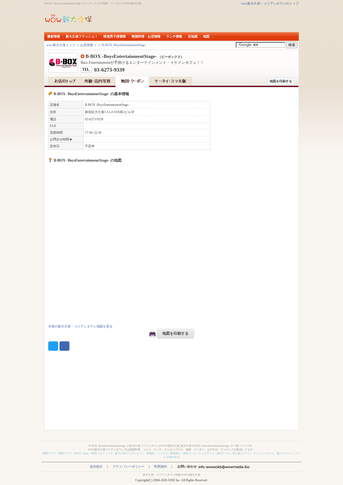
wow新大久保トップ (60, 45)
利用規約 (160, 466)
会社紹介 (96, 466)
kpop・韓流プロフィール (98, 453)
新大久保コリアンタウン (129, 453)
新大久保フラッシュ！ (82, 36)
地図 (206, 36)
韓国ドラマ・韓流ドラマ (57, 453)
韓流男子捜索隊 (114, 36)
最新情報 (53, 36)
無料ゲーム (189, 453)
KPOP (77, 453)
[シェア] (64, 346)
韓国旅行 (175, 453)
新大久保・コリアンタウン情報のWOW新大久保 (171, 474)
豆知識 (192, 36)
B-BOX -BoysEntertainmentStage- (124, 45)
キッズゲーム (207, 453)
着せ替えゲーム (241, 453)
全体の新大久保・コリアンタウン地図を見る (80, 326)
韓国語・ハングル (157, 453)
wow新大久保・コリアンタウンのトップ (270, 3)
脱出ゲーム (223, 453)
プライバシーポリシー (128, 466)
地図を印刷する (281, 81)
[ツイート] (53, 346)
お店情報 (86, 45)
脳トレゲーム (285, 453)
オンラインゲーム (264, 453)
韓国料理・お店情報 (146, 36)
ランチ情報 (174, 36)
